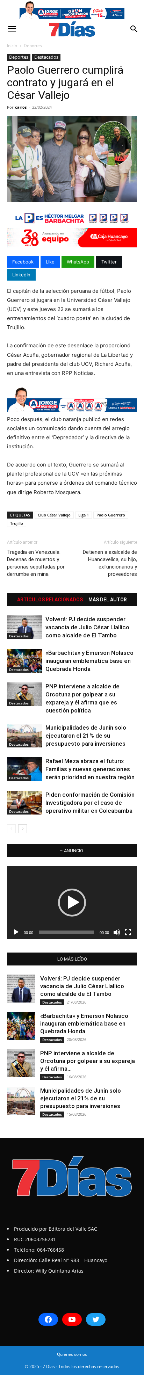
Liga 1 (83, 515)
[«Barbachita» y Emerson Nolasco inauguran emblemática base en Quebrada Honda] (24, 661)
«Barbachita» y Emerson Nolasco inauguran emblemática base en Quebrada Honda (89, 660)
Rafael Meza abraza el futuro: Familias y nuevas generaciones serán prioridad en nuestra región (90, 769)
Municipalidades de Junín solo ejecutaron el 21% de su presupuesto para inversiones (85, 735)
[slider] (66, 932)
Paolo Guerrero (110, 515)
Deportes (33, 46)
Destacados (46, 57)
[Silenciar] (116, 932)
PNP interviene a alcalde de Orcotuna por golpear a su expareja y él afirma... (87, 1061)
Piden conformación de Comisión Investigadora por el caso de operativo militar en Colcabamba (90, 802)
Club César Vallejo (54, 515)
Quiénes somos (72, 1354)
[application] (72, 902)
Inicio (12, 46)
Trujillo (16, 523)
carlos (21, 107)
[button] (12, 29)
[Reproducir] (16, 932)
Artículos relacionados (50, 599)
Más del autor (107, 599)
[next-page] (22, 828)
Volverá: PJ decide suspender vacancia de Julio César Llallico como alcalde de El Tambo (87, 627)
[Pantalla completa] (127, 932)
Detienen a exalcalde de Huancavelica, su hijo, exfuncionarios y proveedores (110, 563)
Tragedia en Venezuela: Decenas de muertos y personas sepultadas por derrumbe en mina (36, 563)
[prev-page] (11, 828)
